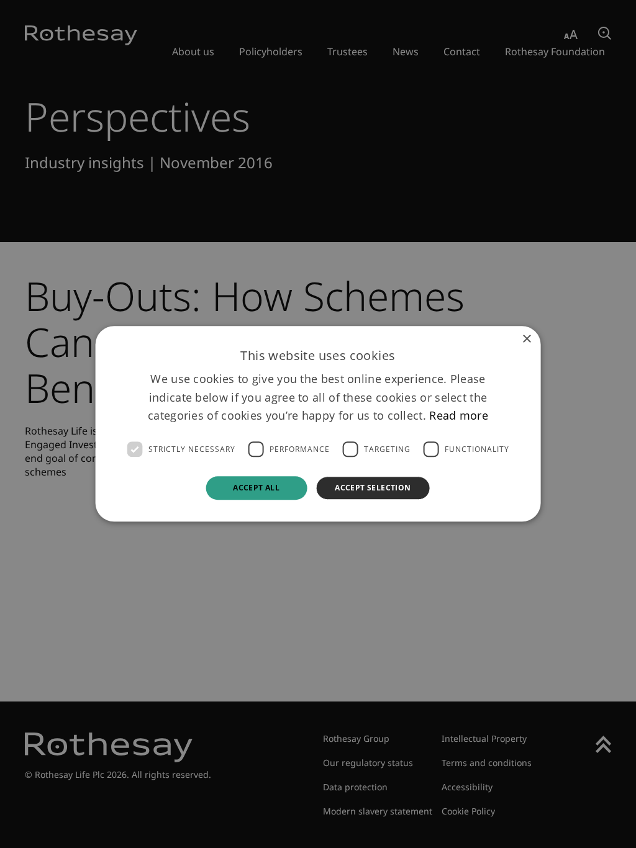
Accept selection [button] (373, 487)
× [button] (526, 339)
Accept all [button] (256, 487)
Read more (458, 415)
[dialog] (318, 423)
